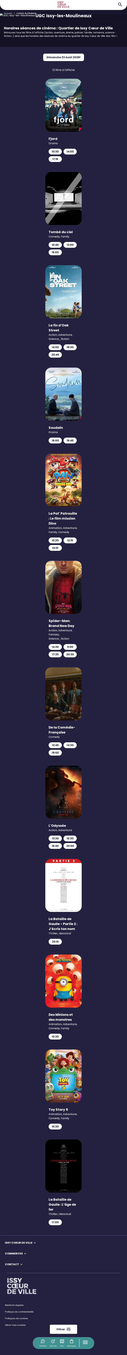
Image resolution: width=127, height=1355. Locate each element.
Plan (62, 1346)
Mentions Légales (14, 1305)
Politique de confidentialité (19, 1311)
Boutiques (71, 1346)
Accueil (8, 13)
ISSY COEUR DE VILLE (18, 1243)
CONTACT (12, 1264)
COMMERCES (14, 1253)
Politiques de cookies (16, 1318)
